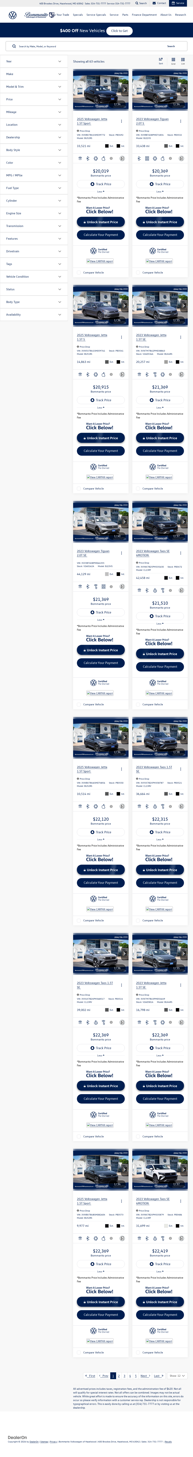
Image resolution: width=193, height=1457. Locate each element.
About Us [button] (165, 14)
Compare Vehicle (93, 272)
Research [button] (180, 14)
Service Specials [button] (96, 14)
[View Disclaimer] (111, 158)
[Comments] (122, 158)
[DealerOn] (17, 1437)
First (91, 1376)
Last (158, 1376)
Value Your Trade (59, 14)
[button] (125, 89)
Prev (104, 1376)
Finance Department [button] (144, 14)
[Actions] (121, 121)
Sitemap (44, 1441)
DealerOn (34, 1441)
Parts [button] (125, 14)
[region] (101, 200)
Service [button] (114, 14)
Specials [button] (78, 14)
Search (171, 46)
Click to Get (119, 31)
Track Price (103, 184)
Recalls (168, 1441)
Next (145, 1376)
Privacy (53, 1441)
